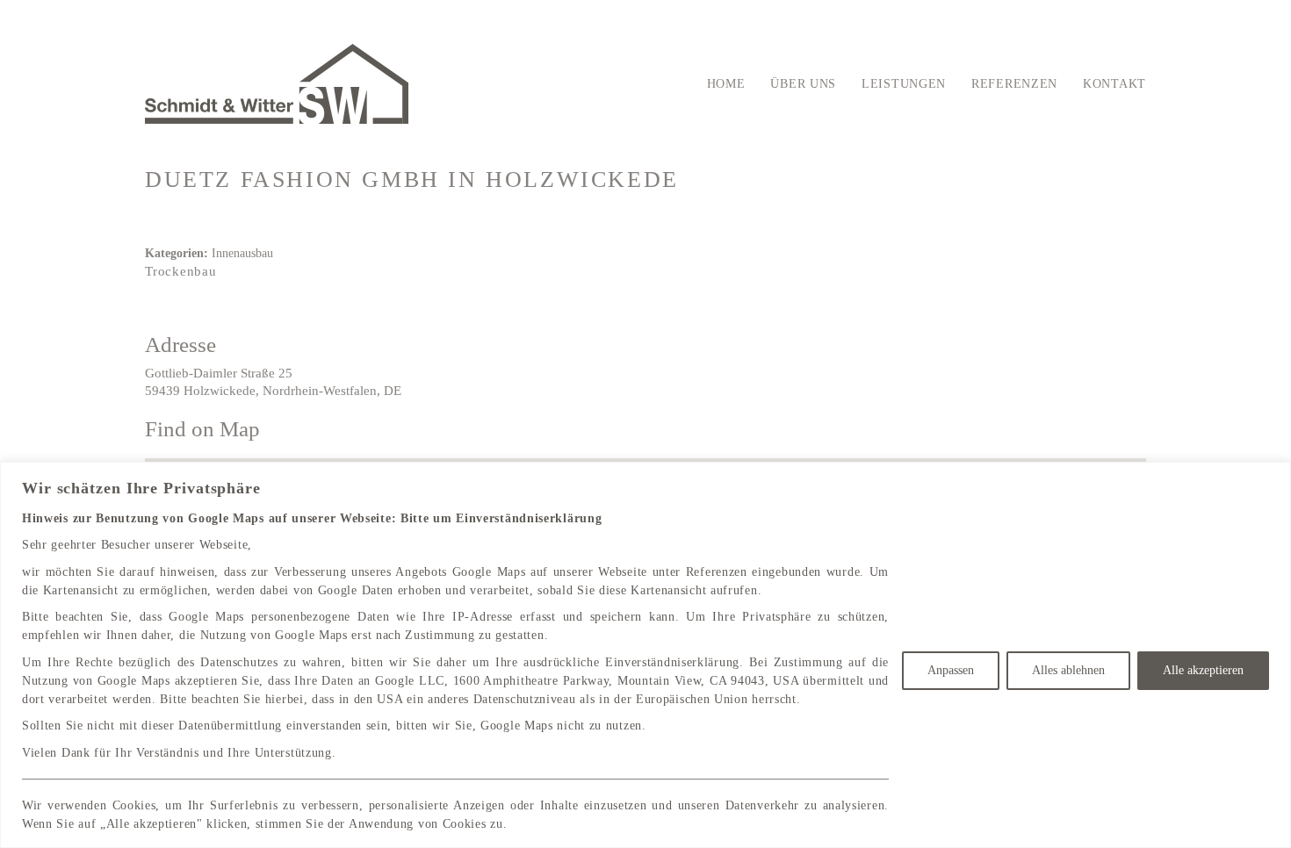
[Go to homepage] (276, 84)
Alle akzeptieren (1203, 670)
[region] (645, 655)
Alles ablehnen (1068, 670)
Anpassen (950, 670)
